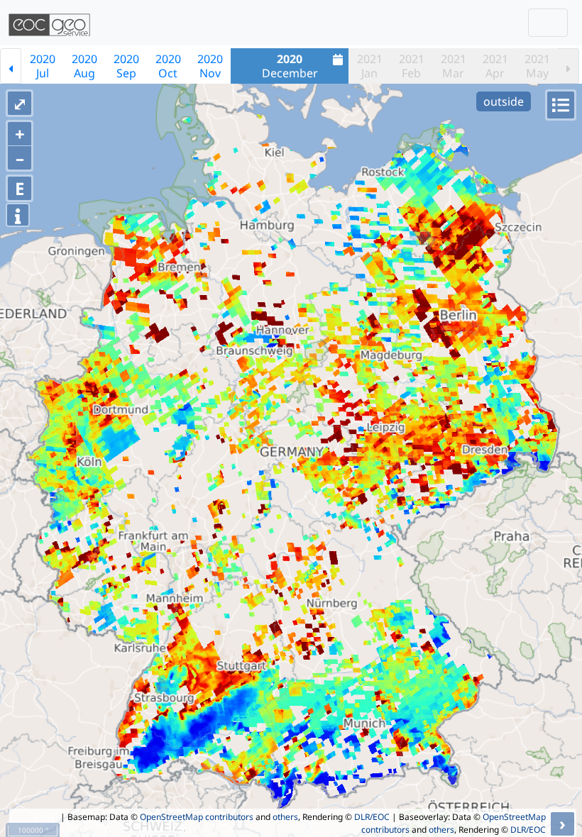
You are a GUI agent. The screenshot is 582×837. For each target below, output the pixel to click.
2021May (537, 66)
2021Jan (370, 66)
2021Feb (411, 66)
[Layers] (560, 105)
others (285, 817)
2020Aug (84, 66)
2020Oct (168, 66)
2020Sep (126, 66)
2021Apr (495, 66)
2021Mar (453, 66)
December (290, 66)
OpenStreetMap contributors (196, 817)
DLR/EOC (372, 817)
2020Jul (42, 66)
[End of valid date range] (568, 66)
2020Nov (210, 66)
